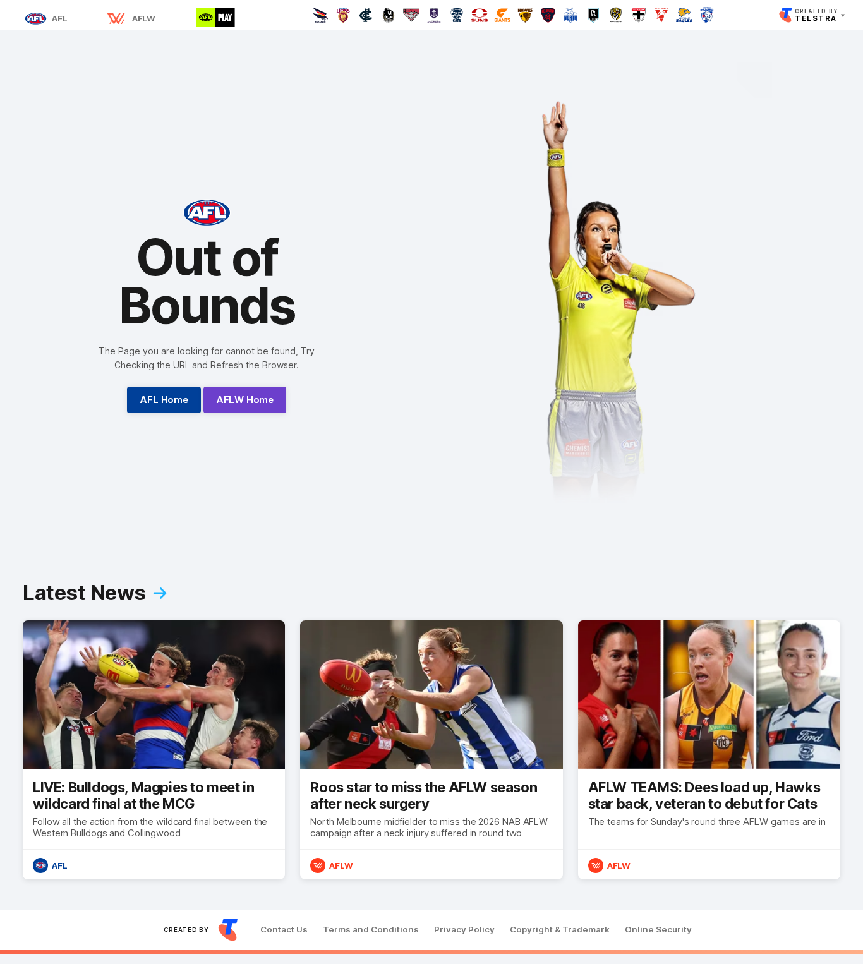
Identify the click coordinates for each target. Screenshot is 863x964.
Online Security (658, 929)
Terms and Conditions (371, 929)
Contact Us (284, 929)
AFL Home (164, 400)
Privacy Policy (464, 929)
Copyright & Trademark (560, 929)
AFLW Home (245, 400)
